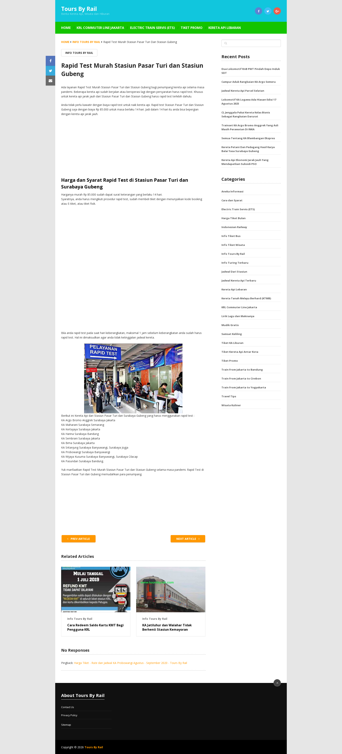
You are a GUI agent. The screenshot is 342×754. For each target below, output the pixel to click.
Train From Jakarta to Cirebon (241, 378)
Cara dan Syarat (231, 200)
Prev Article (80, 539)
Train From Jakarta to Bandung (242, 369)
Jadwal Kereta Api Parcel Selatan (242, 90)
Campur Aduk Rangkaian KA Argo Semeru (248, 82)
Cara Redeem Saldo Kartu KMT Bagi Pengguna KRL (95, 627)
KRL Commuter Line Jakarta (100, 28)
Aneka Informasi (232, 191)
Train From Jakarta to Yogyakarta (243, 387)
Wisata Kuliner (231, 405)
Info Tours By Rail (86, 42)
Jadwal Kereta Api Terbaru (238, 280)
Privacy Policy (69, 715)
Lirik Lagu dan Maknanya (237, 316)
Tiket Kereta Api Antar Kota (239, 352)
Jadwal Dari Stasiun (234, 271)
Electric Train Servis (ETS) (152, 28)
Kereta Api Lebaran (224, 28)
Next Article (186, 539)
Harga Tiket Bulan (233, 218)
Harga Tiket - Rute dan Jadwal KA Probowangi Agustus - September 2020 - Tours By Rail (130, 663)
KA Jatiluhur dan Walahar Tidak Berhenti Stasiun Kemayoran (167, 627)
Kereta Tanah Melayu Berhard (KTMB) (246, 298)
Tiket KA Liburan (232, 343)
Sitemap (66, 724)
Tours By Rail (79, 8)
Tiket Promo (191, 28)
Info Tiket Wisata (233, 245)
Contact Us (67, 707)
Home (66, 28)
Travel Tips (228, 396)
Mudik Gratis (230, 325)
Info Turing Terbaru (234, 262)
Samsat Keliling (231, 334)
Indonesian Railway (234, 227)
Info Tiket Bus (230, 236)
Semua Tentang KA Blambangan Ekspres (248, 138)
